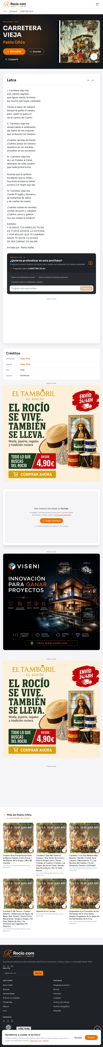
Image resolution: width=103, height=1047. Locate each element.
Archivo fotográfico (62, 1006)
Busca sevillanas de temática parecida (53, 277)
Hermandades (9, 994)
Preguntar (86, 288)
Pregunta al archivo (62, 985)
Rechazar (78, 1037)
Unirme (38, 973)
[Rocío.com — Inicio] (14, 4)
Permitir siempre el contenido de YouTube (52, 526)
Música (6, 1006)
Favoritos (57, 994)
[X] (8, 966)
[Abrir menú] (97, 4)
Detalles (46, 1041)
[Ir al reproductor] (93, 56)
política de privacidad (63, 515)
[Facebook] (4, 966)
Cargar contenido (52, 521)
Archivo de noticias (61, 1002)
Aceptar (91, 1037)
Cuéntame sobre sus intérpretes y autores (27, 282)
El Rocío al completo (11, 998)
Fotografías (7, 1002)
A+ (93, 80)
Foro (5, 1011)
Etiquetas (57, 1011)
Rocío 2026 (8, 985)
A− (88, 80)
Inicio (5, 11)
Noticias (6, 989)
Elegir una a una (35, 1041)
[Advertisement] (51, 318)
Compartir (13, 59)
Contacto (57, 998)
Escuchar (15, 51)
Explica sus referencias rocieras (23, 277)
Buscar (56, 989)
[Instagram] (12, 966)
